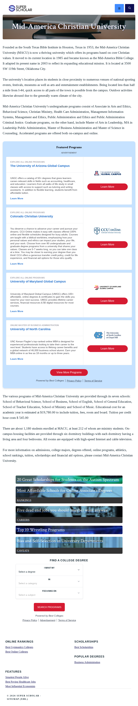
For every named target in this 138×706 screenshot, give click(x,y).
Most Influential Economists (20, 686)
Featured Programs (69, 147)
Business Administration (87, 662)
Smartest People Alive (17, 677)
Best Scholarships (83, 647)
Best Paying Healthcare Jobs (20, 681)
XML (24, 699)
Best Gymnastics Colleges (19, 647)
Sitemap (13, 699)
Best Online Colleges (16, 651)
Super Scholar (21, 8)
